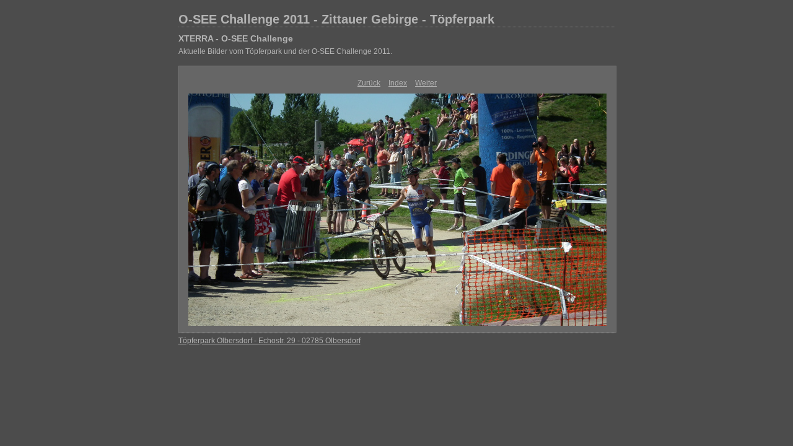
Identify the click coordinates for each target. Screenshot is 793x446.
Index (397, 83)
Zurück (368, 83)
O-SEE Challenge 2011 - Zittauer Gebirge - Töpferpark (336, 19)
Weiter (426, 83)
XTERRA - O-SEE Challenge (235, 38)
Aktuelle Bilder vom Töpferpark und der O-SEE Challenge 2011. (285, 51)
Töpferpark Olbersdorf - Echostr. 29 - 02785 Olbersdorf (269, 340)
